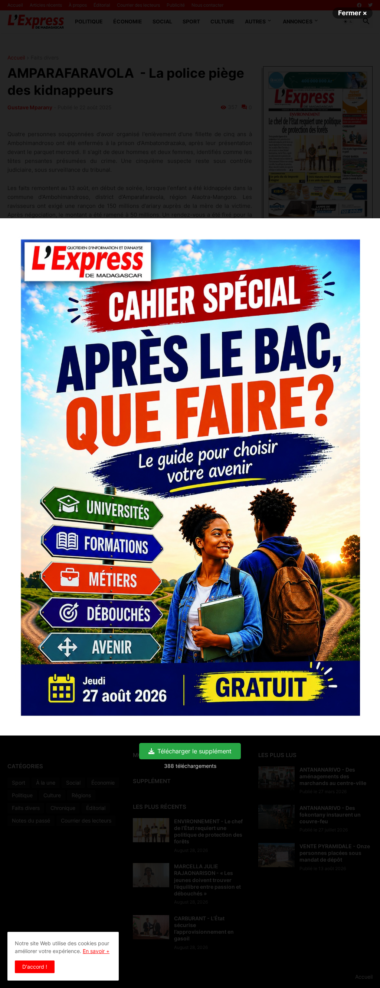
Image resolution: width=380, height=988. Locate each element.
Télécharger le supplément (194, 751)
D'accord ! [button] (34, 966)
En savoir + (96, 951)
